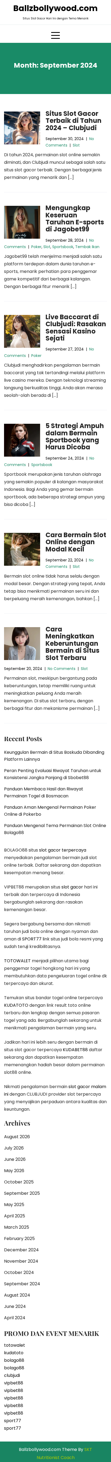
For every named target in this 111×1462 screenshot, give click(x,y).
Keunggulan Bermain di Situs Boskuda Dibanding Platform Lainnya (54, 755)
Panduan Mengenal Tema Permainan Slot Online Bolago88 (55, 829)
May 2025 (14, 1204)
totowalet (14, 1345)
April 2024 (14, 1318)
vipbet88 (13, 1383)
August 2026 (17, 1137)
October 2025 (19, 1182)
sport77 (12, 1421)
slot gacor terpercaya (62, 850)
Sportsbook (62, 246)
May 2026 (14, 1171)
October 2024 (19, 1272)
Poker (36, 246)
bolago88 (14, 1360)
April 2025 (14, 1216)
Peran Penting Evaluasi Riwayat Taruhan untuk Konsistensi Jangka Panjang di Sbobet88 (52, 774)
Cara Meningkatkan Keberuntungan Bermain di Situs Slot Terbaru (72, 643)
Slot (76, 145)
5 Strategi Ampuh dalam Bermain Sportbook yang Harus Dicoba (75, 436)
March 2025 (16, 1227)
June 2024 (15, 1306)
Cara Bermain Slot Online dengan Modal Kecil (76, 542)
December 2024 (21, 1250)
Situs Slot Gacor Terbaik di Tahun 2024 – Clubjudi (74, 120)
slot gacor (72, 887)
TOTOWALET (17, 961)
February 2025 (19, 1238)
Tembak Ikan (87, 246)
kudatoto (13, 1353)
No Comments (61, 668)
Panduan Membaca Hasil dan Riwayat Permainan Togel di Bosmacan (43, 792)
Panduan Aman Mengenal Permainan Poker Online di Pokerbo (50, 810)
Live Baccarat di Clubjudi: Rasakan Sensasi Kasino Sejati (76, 327)
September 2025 (22, 1193)
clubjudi (12, 1375)
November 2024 (21, 1261)
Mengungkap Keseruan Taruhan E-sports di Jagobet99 (75, 218)
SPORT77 (31, 939)
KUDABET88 (75, 1050)
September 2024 (22, 1284)
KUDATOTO (16, 1005)
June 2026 (15, 1159)
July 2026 (14, 1148)
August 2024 (17, 1295)
